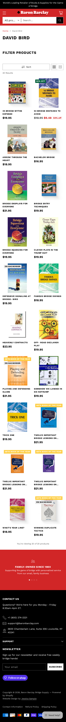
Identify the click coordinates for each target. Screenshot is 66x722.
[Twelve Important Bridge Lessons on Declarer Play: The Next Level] (17, 463)
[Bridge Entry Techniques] (48, 185)
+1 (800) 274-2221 (17, 617)
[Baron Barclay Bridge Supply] (33, 13)
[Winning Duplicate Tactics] (48, 509)
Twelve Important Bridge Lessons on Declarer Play (45, 438)
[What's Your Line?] (17, 509)
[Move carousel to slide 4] (36, 580)
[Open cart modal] (61, 13)
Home (5, 31)
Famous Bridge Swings (47, 296)
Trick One (8, 435)
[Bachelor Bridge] (48, 139)
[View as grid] (54, 67)
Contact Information (13, 707)
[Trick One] (17, 417)
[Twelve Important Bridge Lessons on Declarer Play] (48, 417)
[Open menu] (4, 13)
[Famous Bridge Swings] (48, 278)
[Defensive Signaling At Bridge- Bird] (17, 278)
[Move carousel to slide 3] (34, 580)
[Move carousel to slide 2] (31, 580)
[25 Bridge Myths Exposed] (17, 93)
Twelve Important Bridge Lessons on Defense (45, 484)
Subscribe (55, 667)
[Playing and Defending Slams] (17, 371)
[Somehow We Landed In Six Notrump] (48, 371)
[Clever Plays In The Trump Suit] (48, 232)
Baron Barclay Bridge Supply (35, 692)
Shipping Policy (49, 707)
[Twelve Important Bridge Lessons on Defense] (48, 463)
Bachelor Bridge (44, 157)
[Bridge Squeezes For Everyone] (17, 232)
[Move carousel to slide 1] (29, 580)
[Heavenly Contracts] (17, 324)
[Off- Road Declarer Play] (48, 324)
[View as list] (60, 67)
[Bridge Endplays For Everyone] (17, 185)
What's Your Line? (14, 528)
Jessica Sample (29, 698)
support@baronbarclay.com (23, 623)
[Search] (59, 20)
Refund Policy (32, 707)
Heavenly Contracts (15, 342)
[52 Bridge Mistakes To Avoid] (48, 93)
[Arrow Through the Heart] (17, 139)
